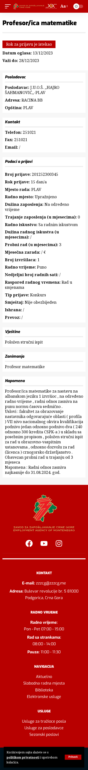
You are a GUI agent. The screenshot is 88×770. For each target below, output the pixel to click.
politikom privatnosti (23, 757)
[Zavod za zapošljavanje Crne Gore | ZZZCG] (35, 6)
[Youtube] (44, 543)
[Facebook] (29, 543)
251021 (29, 132)
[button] (73, 757)
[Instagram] (59, 543)
